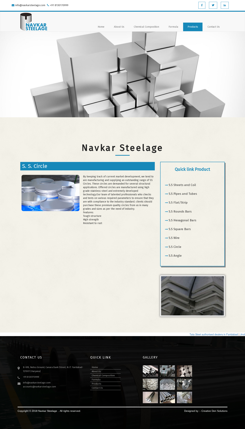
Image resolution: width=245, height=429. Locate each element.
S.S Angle (175, 256)
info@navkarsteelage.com (30, 5)
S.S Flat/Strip (178, 202)
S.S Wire (174, 238)
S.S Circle (175, 247)
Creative (206, 410)
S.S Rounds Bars (180, 211)
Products (193, 26)
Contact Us (214, 26)
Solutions (222, 410)
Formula (173, 26)
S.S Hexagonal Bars (182, 220)
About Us (119, 26)
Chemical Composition (146, 26)
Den (214, 410)
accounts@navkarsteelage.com (39, 386)
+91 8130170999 (59, 5)
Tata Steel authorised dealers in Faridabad (207, 334)
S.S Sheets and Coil (182, 185)
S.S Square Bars (180, 229)
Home (101, 26)
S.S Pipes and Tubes (183, 194)
